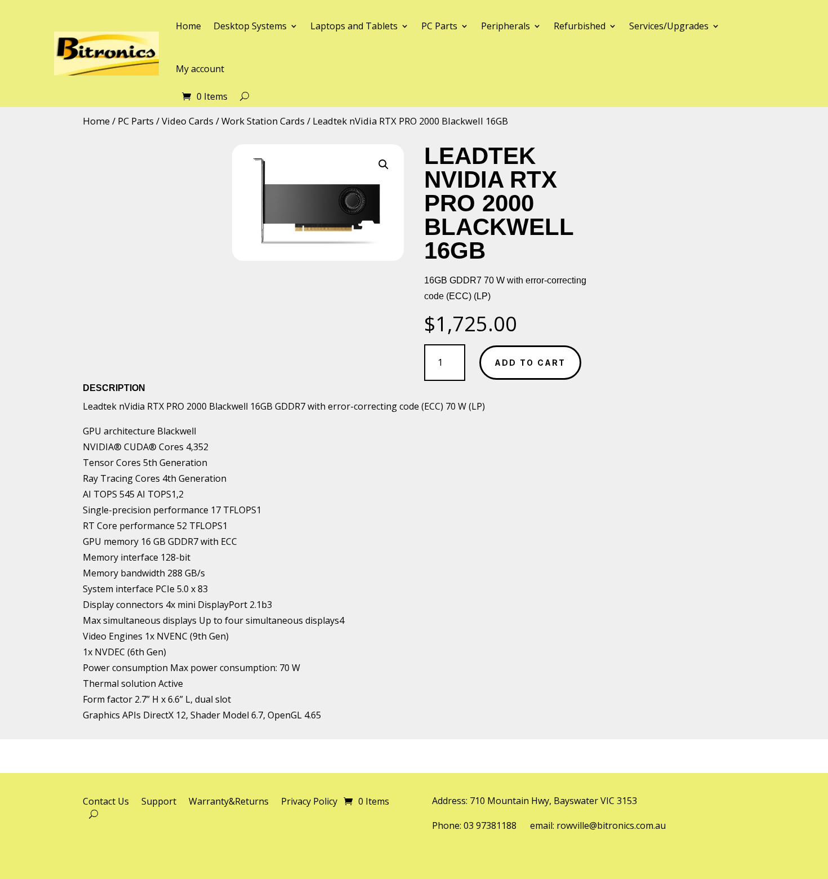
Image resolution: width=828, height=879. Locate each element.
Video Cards (187, 120)
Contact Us (106, 802)
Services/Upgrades (669, 26)
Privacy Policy (309, 802)
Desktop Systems (250, 26)
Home (188, 26)
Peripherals (505, 26)
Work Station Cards (263, 120)
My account (200, 69)
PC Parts (439, 26)
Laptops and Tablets (354, 26)
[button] (383, 164)
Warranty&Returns (229, 802)
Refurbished (580, 26)
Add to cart (530, 362)
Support (158, 802)
